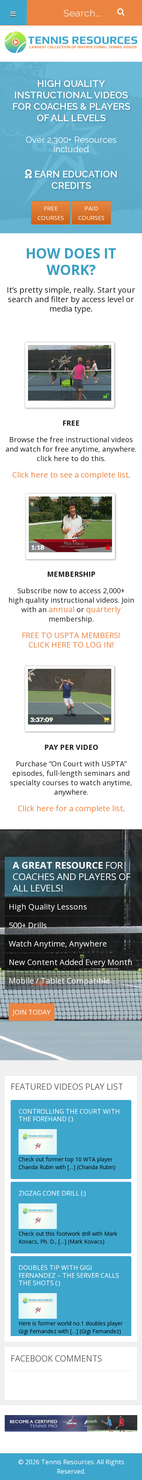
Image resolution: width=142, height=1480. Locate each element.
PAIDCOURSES (91, 212)
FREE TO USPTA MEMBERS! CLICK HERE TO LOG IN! (71, 640)
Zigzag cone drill (49, 1193)
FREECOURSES (50, 212)
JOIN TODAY (31, 1012)
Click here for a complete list (70, 808)
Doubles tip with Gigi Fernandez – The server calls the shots (69, 1275)
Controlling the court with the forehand (69, 1115)
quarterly (103, 609)
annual (62, 609)
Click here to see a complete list (70, 474)
